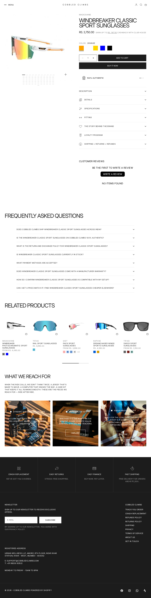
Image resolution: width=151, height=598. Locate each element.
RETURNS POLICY (133, 521)
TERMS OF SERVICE (134, 533)
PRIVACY (129, 529)
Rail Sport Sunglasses (45, 343)
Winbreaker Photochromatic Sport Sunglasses (14, 345)
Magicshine (85, 15)
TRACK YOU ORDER (134, 509)
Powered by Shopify (41, 590)
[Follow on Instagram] (129, 590)
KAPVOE (97, 341)
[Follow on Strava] (144, 590)
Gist (65, 341)
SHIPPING (129, 525)
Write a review (112, 174)
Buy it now (112, 66)
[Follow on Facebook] (121, 590)
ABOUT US (130, 537)
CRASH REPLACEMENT (135, 513)
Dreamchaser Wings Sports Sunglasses (104, 344)
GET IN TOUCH (132, 541)
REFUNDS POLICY (133, 517)
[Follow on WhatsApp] (137, 590)
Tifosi (36, 341)
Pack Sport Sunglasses (69, 344)
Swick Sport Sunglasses (130, 344)
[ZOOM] (66, 74)
